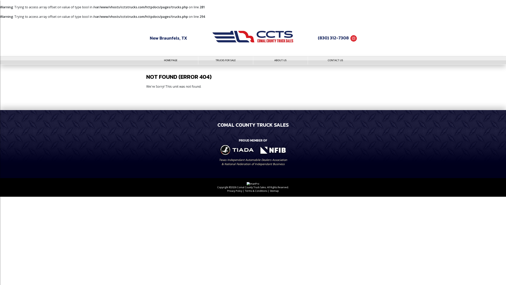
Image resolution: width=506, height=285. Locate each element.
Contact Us (335, 60)
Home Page (170, 60)
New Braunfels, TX (168, 38)
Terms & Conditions (256, 191)
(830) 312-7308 (333, 38)
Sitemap (274, 191)
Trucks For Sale (225, 60)
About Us (280, 60)
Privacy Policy (234, 191)
